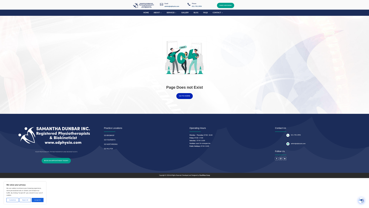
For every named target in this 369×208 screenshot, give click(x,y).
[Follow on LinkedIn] (284, 158)
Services (171, 13)
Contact (217, 13)
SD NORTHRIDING (111, 144)
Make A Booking (225, 5)
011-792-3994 (197, 6)
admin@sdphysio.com (172, 6)
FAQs (205, 13)
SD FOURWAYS (109, 140)
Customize (12, 200)
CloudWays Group (204, 175)
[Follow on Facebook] (276, 158)
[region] (25, 193)
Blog (196, 13)
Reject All (25, 200)
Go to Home (184, 96)
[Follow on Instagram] (280, 158)
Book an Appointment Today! (56, 160)
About (157, 13)
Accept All (37, 200)
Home (146, 13)
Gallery (185, 13)
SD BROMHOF (109, 135)
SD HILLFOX (108, 149)
